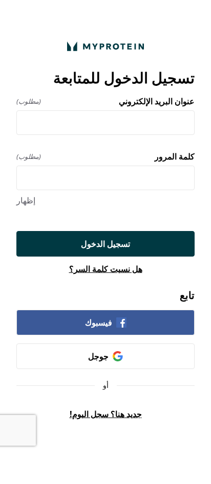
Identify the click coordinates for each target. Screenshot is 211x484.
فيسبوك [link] (98, 322)
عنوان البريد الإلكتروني (105, 101)
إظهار (25, 200)
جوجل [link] (98, 356)
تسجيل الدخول (105, 243)
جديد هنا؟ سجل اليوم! (106, 414)
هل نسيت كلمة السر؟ (105, 268)
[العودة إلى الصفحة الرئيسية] (105, 46)
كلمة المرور (105, 156)
